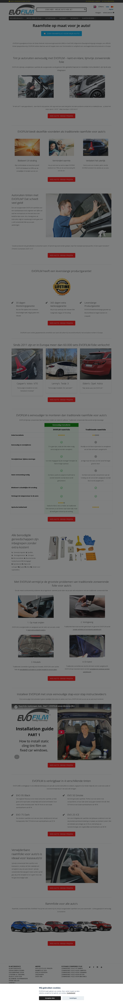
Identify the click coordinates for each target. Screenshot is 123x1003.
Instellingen (73, 998)
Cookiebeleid (71, 993)
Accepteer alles (50, 998)
